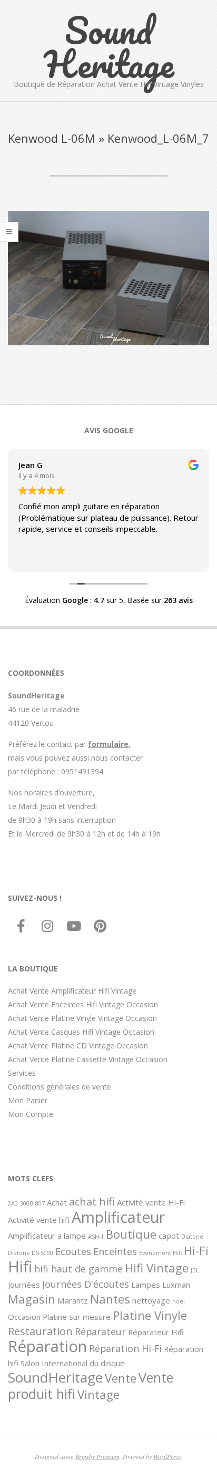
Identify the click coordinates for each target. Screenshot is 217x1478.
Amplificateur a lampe (47, 1235)
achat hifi (92, 1201)
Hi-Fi (196, 1250)
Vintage (98, 1394)
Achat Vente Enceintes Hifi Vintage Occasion (83, 1004)
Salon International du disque (73, 1363)
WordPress (167, 1456)
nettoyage (151, 1300)
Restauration (40, 1331)
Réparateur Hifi (156, 1332)
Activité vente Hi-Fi (151, 1202)
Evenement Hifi (160, 1253)
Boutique (131, 1234)
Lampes (145, 1284)
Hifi (20, 1266)
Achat (57, 1202)
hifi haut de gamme (78, 1268)
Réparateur (100, 1331)
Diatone (192, 1236)
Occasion (24, 1316)
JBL (195, 1270)
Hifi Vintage (157, 1268)
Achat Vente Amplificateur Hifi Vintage (72, 991)
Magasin (31, 1299)
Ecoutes (73, 1251)
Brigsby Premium (97, 1456)
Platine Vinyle (150, 1315)
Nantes (110, 1299)
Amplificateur (118, 1217)
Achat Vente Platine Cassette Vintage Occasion (87, 1059)
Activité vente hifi (39, 1219)
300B (26, 1203)
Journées (24, 1284)
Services (22, 1073)
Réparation (47, 1346)
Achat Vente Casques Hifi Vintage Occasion (81, 1032)
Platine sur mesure (77, 1316)
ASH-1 (96, 1236)
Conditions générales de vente (59, 1087)
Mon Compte (30, 1114)
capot (169, 1235)
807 (40, 1203)
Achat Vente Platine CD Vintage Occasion (78, 1046)
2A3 (13, 1203)
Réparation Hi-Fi (125, 1348)
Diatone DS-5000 (30, 1253)
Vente (120, 1378)
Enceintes (115, 1251)
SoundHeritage (55, 1377)
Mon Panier (27, 1100)
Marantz (72, 1300)
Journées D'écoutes (85, 1284)
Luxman (176, 1284)
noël (178, 1301)
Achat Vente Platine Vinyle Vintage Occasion (82, 1018)
